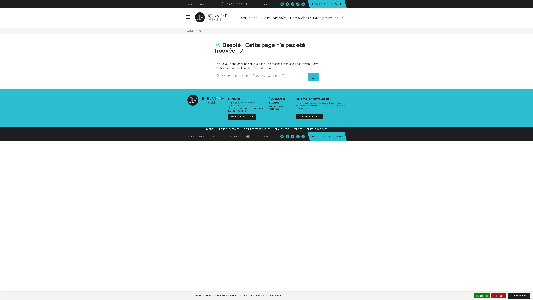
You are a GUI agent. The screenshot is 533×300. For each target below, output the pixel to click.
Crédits (275, 103)
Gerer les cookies (317, 129)
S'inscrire (307, 117)
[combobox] (266, 76)
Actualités (249, 18)
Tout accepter (482, 296)
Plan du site (282, 129)
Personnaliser (519, 296)
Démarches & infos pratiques (314, 18)
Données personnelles (257, 129)
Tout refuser (498, 296)
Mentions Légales (229, 129)
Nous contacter (260, 4)
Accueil (210, 129)
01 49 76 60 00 (233, 4)
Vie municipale (273, 18)
